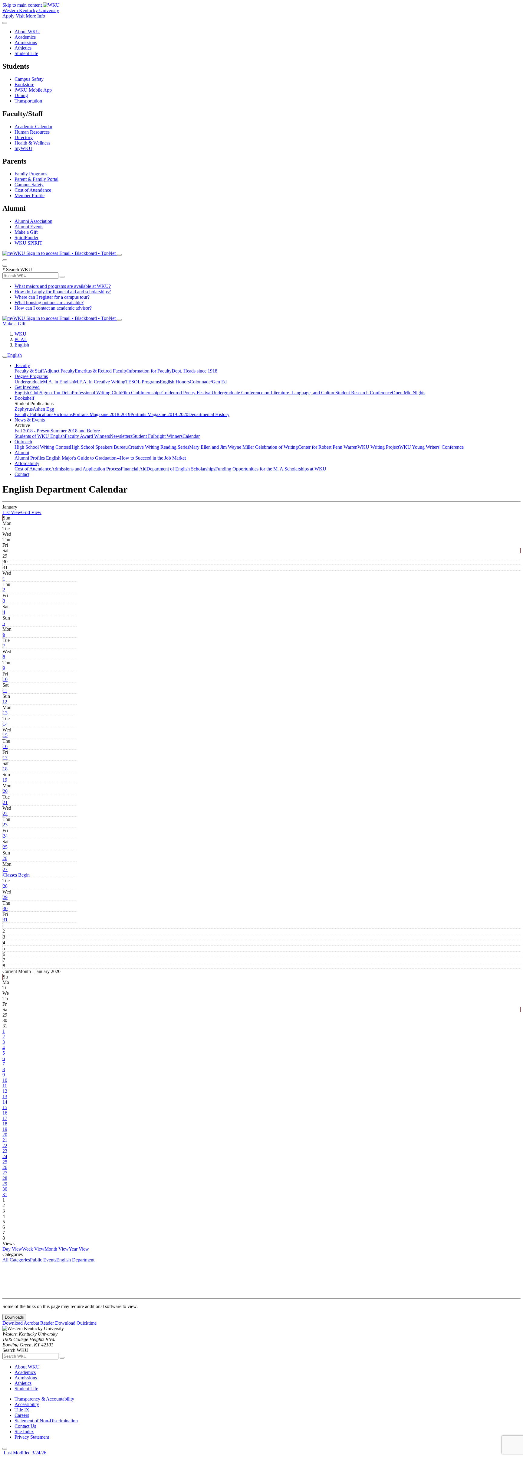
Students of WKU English (40, 436)
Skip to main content (22, 5)
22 (5, 813)
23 (5, 824)
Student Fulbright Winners (157, 436)
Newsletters (121, 436)
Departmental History (208, 414)
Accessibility (27, 1404)
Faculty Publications (34, 414)
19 (4, 780)
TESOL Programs (142, 381)
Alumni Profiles (30, 458)
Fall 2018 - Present (33, 430)
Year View (79, 1248)
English (22, 344)
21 (5, 802)
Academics (25, 37)
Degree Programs (31, 376)
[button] (16, 874)
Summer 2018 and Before (75, 430)
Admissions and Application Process (86, 468)
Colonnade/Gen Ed (208, 381)
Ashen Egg (43, 409)
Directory (24, 137)
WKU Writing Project (378, 447)
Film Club (130, 392)
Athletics (23, 47)
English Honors (175, 381)
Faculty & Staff (29, 370)
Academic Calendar (33, 126)
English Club (27, 392)
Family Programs (31, 173)
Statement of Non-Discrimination (46, 1420)
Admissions (26, 42)
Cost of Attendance (33, 190)
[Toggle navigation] (4, 357)
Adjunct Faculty (59, 370)
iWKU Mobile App (33, 90)
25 (5, 847)
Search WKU (17, 269)
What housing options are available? (49, 302)
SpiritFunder (26, 237)
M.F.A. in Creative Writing (99, 381)
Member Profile (29, 195)
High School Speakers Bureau (99, 447)
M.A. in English (58, 381)
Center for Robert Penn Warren (327, 447)
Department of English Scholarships (180, 468)
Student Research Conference (363, 392)
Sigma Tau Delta (56, 392)
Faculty (22, 365)
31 (5, 919)
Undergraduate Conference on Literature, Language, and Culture (273, 392)
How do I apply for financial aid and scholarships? (63, 291)
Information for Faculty (149, 370)
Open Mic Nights (408, 392)
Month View (56, 1248)
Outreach (23, 441)
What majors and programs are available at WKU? (63, 286)
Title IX (22, 1409)
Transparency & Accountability (44, 1398)
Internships (150, 392)
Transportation (28, 100)
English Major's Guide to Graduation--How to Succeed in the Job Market (116, 458)
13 (5, 712)
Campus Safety (29, 79)
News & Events (30, 419)
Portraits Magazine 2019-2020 (159, 414)
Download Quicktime (76, 1323)
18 (5, 768)
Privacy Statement (32, 1437)
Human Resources (32, 132)
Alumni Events (29, 226)
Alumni (22, 452)
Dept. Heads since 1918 (194, 370)
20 (5, 791)
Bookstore (24, 84)
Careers (22, 1415)
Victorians (63, 414)
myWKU (23, 148)
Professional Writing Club (96, 392)
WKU (20, 334)
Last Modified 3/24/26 (24, 1452)
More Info (35, 15)
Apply (8, 15)
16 (5, 746)
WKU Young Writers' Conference (431, 447)
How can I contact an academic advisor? (53, 308)
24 (5, 835)
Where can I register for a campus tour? (52, 297)
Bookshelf (24, 398)
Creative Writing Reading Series (158, 447)
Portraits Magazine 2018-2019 (101, 414)
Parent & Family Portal (36, 179)
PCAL (21, 339)
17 (5, 757)
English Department (75, 1259)
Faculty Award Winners (87, 436)
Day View (12, 1248)
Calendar (191, 436)
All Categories (16, 1259)
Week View (33, 1248)
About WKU (27, 31)
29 (5, 897)
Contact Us (25, 1426)
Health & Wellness (32, 142)
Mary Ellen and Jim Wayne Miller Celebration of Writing (243, 447)
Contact (22, 474)
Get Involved (27, 387)
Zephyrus (24, 409)
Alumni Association (33, 221)
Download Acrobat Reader (28, 1323)
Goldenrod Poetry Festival (186, 392)
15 (5, 735)
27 (5, 869)
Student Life (26, 53)
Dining (21, 95)
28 (5, 886)
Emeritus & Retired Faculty (101, 370)
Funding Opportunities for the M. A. (250, 468)
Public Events (43, 1259)
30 (5, 908)
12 (4, 701)
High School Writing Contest (42, 447)
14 (5, 724)
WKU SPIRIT (28, 243)
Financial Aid (133, 468)
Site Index (24, 1431)
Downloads (14, 1317)
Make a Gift (26, 232)
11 (5, 690)
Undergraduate (29, 381)
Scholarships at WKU (305, 468)
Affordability (27, 463)
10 (5, 679)
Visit (20, 15)
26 (4, 858)
